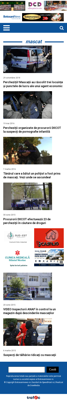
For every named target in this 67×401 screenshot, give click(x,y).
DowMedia (35, 385)
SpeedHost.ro (48, 382)
